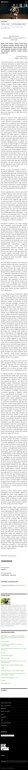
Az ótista (3, 652)
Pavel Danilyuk (12, 555)
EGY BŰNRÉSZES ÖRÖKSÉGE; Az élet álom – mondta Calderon (12, 645)
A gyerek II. (5, 568)
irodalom (3, 708)
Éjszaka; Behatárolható (7, 655)
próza (2, 714)
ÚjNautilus (4, 2)
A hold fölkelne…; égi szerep (8, 574)
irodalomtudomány (6, 723)
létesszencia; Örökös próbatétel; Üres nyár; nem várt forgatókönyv (13, 661)
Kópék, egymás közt (6, 683)
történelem (4, 725)
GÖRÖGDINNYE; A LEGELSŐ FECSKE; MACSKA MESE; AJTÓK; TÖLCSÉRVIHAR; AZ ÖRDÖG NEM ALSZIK (13, 637)
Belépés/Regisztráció (6, 703)
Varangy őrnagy (5, 641)
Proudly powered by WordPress (7, 768)
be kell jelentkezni (20, 585)
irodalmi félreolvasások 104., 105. (9, 677)
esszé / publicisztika (7, 561)
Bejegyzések (4, 21)
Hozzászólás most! (5, 28)
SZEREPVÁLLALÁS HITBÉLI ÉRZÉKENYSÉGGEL (12, 665)
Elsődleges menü (26, 2)
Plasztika (3, 680)
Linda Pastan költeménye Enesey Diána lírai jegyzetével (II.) (13, 649)
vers (2, 720)
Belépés (3, 755)
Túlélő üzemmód (5, 658)
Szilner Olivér (19, 27)
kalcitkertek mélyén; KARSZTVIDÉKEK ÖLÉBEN (12, 670)
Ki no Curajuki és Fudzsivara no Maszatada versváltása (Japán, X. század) (13, 674)
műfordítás (4, 717)
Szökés (2, 668)
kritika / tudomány (5, 711)
